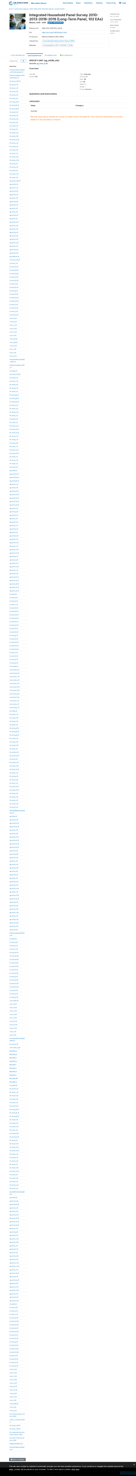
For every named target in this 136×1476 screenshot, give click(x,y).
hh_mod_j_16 (14, 749)
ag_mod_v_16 (14, 929)
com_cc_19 (13, 1376)
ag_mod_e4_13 (14, 501)
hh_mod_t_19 (14, 1174)
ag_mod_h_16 (14, 857)
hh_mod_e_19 (14, 1099)
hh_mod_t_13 (14, 457)
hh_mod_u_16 (14, 797)
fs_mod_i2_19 (14, 1359)
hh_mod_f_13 (14, 391)
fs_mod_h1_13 (14, 639)
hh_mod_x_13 (14, 467)
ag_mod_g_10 (14, 201)
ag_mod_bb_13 (14, 481)
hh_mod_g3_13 (14, 402)
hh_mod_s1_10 (14, 157)
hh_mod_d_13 (14, 384)
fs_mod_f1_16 (14, 970)
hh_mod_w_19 (14, 1185)
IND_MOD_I (13, 1065)
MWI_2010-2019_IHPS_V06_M (43, 9)
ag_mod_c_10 (14, 188)
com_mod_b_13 (14, 673)
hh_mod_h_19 (14, 1119)
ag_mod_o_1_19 (14, 1266)
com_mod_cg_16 (15, 1047)
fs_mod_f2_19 (14, 1338)
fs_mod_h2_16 (14, 983)
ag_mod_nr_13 (14, 542)
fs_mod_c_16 (14, 949)
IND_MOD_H (13, 1061)
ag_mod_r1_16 (14, 909)
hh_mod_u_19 (14, 1178)
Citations (99, 3)
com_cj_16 (13, 1035)
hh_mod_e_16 (14, 721)
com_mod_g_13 (14, 694)
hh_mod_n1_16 (14, 766)
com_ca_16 (13, 1004)
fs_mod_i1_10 (14, 304)
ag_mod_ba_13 (14, 477)
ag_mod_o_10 (14, 229)
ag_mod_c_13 (14, 484)
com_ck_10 (13, 356)
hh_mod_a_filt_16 (15, 1425)
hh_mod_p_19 (14, 1157)
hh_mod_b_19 (14, 1089)
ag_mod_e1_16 (14, 837)
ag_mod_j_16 (14, 871)
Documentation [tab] (51, 55)
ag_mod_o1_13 (14, 549)
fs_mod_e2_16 (14, 966)
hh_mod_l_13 (14, 422)
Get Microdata (56, 23)
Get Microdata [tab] (66, 55)
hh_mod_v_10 (14, 170)
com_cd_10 (13, 328)
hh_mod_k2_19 (14, 1137)
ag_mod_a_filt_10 (15, 181)
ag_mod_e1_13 (14, 491)
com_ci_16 (13, 1031)
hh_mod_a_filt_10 (15, 81)
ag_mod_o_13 (14, 546)
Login (124, 3)
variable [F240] (59, 9)
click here (75, 1469)
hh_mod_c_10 (14, 88)
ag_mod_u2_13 (14, 584)
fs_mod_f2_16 (14, 973)
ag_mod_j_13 (14, 525)
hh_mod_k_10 (14, 126)
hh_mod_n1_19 (14, 1147)
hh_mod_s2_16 (14, 790)
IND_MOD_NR (14, 1078)
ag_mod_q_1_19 (14, 1280)
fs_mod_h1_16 (14, 980)
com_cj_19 (13, 1407)
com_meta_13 (14, 666)
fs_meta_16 (13, 939)
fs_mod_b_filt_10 (15, 260)
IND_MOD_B (13, 1054)
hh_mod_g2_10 (14, 105)
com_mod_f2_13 (15, 690)
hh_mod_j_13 (14, 415)
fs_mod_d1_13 (14, 608)
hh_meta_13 (13, 371)
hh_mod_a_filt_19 (15, 1429)
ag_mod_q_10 (14, 236)
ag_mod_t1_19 (14, 1297)
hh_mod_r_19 (14, 1164)
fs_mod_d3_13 (14, 615)
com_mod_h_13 (14, 697)
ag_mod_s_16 (14, 916)
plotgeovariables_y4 (16, 1443)
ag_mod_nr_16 (14, 888)
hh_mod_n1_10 (14, 136)
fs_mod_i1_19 (14, 1355)
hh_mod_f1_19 (14, 1106)
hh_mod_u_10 (14, 167)
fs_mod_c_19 (14, 1314)
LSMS (31, 9)
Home (11, 9)
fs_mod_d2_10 (14, 270)
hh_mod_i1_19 (14, 1123)
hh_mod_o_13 (14, 436)
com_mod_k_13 (14, 707)
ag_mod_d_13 (14, 487)
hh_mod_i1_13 (14, 408)
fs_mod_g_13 (14, 635)
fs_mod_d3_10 (14, 273)
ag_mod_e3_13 (14, 498)
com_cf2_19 (13, 1390)
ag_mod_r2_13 (14, 566)
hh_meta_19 (13, 1085)
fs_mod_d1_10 (14, 267)
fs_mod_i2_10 (14, 308)
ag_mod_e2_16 (14, 840)
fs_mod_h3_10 (14, 301)
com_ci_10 (13, 349)
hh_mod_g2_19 (14, 1113)
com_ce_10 (13, 332)
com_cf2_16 (13, 1024)
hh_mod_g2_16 (14, 731)
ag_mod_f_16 (14, 850)
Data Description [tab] (34, 55)
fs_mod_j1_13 (14, 659)
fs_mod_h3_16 (14, 987)
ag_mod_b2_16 (14, 826)
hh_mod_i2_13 (14, 412)
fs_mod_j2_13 (14, 663)
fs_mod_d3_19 (14, 1325)
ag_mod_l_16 (14, 878)
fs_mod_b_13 (14, 601)
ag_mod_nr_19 (14, 1263)
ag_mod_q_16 (14, 905)
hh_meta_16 (13, 711)
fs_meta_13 (13, 594)
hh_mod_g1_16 (14, 728)
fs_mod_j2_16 (14, 997)
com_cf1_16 (13, 1021)
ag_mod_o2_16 (14, 899)
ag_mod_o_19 (14, 1270)
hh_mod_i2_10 (14, 119)
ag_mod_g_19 (14, 1232)
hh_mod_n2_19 (14, 1150)
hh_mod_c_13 (14, 381)
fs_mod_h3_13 (14, 646)
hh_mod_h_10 (14, 112)
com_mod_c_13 (14, 676)
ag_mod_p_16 (14, 902)
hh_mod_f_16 (14, 725)
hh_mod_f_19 (14, 1102)
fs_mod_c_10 (14, 263)
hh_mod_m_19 (14, 1144)
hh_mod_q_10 (14, 150)
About (78, 3)
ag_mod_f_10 (14, 198)
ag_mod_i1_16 (14, 864)
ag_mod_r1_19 (14, 1287)
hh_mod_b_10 (14, 84)
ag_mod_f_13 (14, 508)
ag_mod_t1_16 (14, 919)
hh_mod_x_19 (14, 1188)
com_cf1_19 (13, 1386)
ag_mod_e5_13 (14, 505)
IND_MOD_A (13, 1051)
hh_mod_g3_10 (14, 109)
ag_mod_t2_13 (14, 577)
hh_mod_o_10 (14, 143)
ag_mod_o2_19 (14, 1273)
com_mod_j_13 (14, 704)
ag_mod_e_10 (14, 194)
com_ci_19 (13, 1400)
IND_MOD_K (13, 1071)
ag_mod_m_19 (14, 1256)
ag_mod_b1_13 (14, 474)
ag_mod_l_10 (14, 218)
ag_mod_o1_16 (14, 895)
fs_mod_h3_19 (14, 1352)
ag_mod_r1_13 (14, 563)
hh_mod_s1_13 (14, 450)
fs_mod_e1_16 (14, 963)
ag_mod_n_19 (14, 1259)
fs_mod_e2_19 (14, 1331)
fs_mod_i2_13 (14, 656)
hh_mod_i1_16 (14, 742)
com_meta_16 (14, 1000)
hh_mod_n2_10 (14, 139)
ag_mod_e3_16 (14, 844)
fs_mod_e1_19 (14, 1328)
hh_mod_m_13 (14, 426)
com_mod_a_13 (14, 670)
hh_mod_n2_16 (14, 769)
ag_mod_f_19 (14, 1228)
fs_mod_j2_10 (14, 315)
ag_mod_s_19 (14, 1294)
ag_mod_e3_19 (14, 1221)
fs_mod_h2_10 (14, 297)
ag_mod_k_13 (14, 529)
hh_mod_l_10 (14, 129)
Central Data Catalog (21, 9)
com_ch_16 (13, 1028)
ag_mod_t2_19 (14, 1300)
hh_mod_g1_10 (14, 102)
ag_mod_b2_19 (14, 1204)
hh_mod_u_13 (14, 460)
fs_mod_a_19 (14, 1307)
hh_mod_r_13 (14, 446)
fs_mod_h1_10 (14, 294)
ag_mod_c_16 (14, 830)
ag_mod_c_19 (14, 1208)
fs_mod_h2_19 (14, 1349)
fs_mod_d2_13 (14, 611)
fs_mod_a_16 (14, 942)
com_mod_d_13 (14, 680)
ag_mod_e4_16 (14, 847)
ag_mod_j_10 (14, 212)
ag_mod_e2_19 (14, 1218)
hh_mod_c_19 (14, 1092)
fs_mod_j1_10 (14, 311)
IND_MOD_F (13, 1058)
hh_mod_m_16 (14, 762)
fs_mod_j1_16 (14, 994)
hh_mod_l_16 (14, 759)
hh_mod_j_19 (14, 1130)
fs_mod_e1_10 (14, 277)
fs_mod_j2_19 (14, 1366)
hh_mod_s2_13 (14, 453)
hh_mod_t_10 (14, 163)
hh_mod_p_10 (14, 146)
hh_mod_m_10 (14, 133)
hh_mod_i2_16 (14, 745)
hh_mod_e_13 (14, 388)
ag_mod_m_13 (14, 536)
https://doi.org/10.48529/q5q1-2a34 (54, 32)
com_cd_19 (13, 1379)
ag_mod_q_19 (14, 1283)
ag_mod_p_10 (14, 232)
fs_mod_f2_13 (14, 632)
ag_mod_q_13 (14, 560)
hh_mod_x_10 (14, 177)
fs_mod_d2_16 (14, 956)
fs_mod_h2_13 (14, 642)
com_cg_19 (13, 1393)
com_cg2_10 (14, 342)
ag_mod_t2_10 (14, 253)
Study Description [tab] (18, 55)
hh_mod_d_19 (14, 1095)
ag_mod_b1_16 (14, 823)
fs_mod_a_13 (14, 597)
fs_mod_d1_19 (14, 1318)
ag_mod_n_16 (14, 885)
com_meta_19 (14, 1404)
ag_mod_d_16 (14, 833)
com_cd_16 (13, 1014)
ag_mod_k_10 (14, 215)
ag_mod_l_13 (14, 532)
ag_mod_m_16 (14, 881)
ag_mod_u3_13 (14, 587)
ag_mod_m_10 (14, 222)
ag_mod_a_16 (14, 820)
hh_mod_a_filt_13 (15, 374)
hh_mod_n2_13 (14, 432)
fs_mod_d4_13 (14, 618)
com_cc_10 (13, 325)
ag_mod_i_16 (14, 861)
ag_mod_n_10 (14, 225)
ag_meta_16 (13, 816)
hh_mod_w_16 (14, 804)
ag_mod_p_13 (14, 556)
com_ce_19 (13, 1383)
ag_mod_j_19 (14, 1246)
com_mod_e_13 (14, 683)
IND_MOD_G (13, 1082)
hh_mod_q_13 (14, 443)
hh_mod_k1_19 (14, 1133)
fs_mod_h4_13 (14, 649)
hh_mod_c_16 (14, 714)
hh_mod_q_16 (14, 780)
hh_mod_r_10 (14, 153)
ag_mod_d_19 (14, 1211)
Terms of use (111, 3)
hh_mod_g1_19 (14, 1109)
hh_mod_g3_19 (14, 1116)
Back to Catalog (18, 1459)
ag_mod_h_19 (14, 1235)
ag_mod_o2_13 (14, 553)
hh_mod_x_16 (14, 807)
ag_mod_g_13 (14, 511)
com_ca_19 (13, 1369)
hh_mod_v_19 (14, 1181)
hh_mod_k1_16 (14, 752)
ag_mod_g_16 (14, 854)
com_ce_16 (13, 1018)
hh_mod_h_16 (14, 738)
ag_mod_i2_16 (14, 868)
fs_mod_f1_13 (14, 628)
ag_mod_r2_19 (14, 1290)
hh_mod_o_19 (14, 1154)
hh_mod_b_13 (14, 378)
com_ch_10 (13, 346)
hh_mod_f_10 (14, 98)
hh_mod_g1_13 (14, 395)
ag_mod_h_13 (14, 515)
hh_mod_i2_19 (14, 1126)
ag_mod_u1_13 (14, 580)
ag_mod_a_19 (14, 1201)
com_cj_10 (13, 352)
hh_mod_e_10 (14, 95)
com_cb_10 (13, 321)
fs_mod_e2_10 (14, 280)
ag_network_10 (14, 256)
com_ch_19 (13, 1397)
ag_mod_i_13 (14, 518)
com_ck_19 (13, 1410)
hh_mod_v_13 (14, 463)
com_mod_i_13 (14, 701)
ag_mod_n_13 (14, 539)
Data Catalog (68, 3)
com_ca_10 (13, 318)
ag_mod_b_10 (14, 184)
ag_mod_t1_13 (14, 573)
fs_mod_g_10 (14, 291)
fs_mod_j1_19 (14, 1362)
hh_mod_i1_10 (14, 115)
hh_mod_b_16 (14, 1044)
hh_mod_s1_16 (14, 786)
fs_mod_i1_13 (14, 652)
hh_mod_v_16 (14, 800)
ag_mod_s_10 (14, 246)
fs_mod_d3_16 (14, 959)
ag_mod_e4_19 (14, 1225)
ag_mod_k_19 (14, 1249)
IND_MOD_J (13, 1068)
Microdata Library (38, 3)
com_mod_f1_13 (15, 687)
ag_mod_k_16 (14, 875)
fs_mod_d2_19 (14, 1321)
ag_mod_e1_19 (14, 1215)
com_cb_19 (13, 1373)
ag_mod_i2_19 (14, 1242)
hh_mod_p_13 (14, 439)
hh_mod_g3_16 (14, 735)
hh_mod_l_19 (14, 1140)
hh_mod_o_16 (14, 773)
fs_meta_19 (13, 1304)
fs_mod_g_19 (14, 1342)
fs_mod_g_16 (14, 976)
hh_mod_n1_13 (14, 429)
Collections (88, 3)
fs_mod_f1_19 (14, 1335)
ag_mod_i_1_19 (14, 1239)
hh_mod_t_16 (14, 793)
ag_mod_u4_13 (14, 591)
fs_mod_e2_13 (14, 625)
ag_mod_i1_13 (14, 522)
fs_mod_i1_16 (14, 990)
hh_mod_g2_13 (14, 398)
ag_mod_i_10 (14, 208)
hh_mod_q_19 (14, 1161)
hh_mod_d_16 (14, 718)
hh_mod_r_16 (14, 783)
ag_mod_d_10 (14, 191)
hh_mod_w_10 (14, 174)
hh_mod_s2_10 (14, 160)
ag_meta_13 (13, 470)
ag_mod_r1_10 (14, 239)
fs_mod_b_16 (14, 945)
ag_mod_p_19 (14, 1276)
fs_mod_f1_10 (14, 284)
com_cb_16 (13, 1007)
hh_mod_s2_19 (14, 1171)
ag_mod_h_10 (14, 205)
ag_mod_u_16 (14, 926)
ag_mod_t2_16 (14, 923)
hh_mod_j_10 (14, 122)
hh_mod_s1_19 (14, 1168)
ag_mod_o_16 (14, 892)
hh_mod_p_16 (14, 776)
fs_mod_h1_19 (14, 1345)
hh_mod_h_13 (14, 405)
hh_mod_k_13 (14, 419)
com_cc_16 (13, 1011)
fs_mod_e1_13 (14, 621)
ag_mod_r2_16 (14, 912)
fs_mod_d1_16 (14, 952)
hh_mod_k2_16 (14, 755)
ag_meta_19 (13, 1197)
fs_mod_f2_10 (14, 287)
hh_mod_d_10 (14, 91)
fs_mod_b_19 (14, 1311)
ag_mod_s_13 (14, 570)
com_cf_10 (13, 335)
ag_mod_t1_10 (14, 249)
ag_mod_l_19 (14, 1252)
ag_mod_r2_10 (14, 242)
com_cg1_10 (13, 339)
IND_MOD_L (13, 1075)
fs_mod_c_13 (14, 604)
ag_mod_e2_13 (14, 494)
